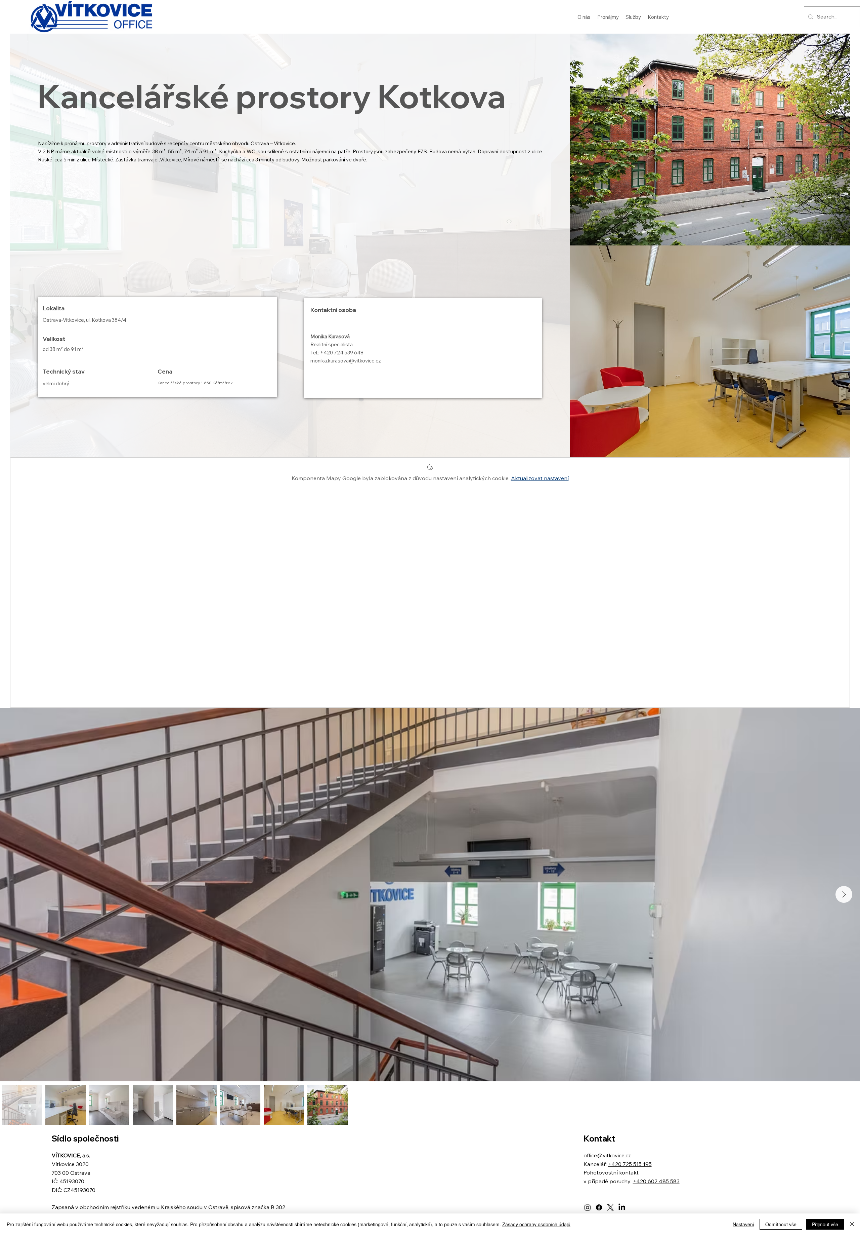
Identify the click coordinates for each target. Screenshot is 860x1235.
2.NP (48, 151)
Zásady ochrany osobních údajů (536, 1224)
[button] (608, 16)
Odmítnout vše (781, 1224)
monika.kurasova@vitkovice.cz (345, 360)
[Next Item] (843, 894)
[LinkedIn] (622, 1207)
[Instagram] (588, 1207)
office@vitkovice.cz (607, 1155)
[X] (610, 1207)
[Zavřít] (852, 1224)
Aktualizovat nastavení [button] (540, 478)
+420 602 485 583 (656, 1181)
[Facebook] (599, 1207)
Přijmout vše (825, 1224)
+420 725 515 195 (630, 1164)
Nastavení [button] (743, 1224)
